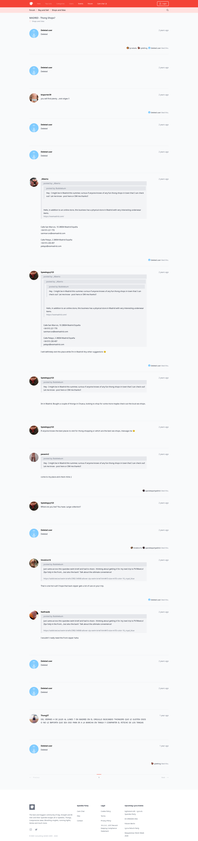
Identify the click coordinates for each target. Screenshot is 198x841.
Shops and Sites (59, 10)
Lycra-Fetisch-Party (132, 828)
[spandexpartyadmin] (144, 490)
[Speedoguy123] (34, 275)
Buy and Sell (43, 10)
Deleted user (46, 30)
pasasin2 (45, 454)
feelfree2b (45, 612)
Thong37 (45, 715)
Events (80, 4)
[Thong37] (34, 718)
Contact (80, 821)
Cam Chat (80, 811)
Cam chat (101, 4)
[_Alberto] (34, 182)
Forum (90, 4)
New (39, 4)
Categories (60, 4)
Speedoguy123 (47, 272)
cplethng (143, 48)
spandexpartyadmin (153, 491)
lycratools (133, 48)
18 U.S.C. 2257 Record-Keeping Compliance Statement (109, 828)
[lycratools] (128, 48)
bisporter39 (46, 94)
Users (71, 4)
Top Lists (48, 4)
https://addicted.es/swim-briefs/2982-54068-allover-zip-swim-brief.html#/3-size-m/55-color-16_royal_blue (89, 578)
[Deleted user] (34, 33)
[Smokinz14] (132, 548)
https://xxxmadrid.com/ (54, 216)
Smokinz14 (137, 548)
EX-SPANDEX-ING (131, 819)
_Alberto (44, 179)
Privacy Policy (106, 821)
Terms (103, 816)
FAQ (78, 816)
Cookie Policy (106, 811)
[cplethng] (139, 48)
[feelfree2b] (34, 615)
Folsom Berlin (130, 823)
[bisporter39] (34, 98)
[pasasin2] (34, 457)
